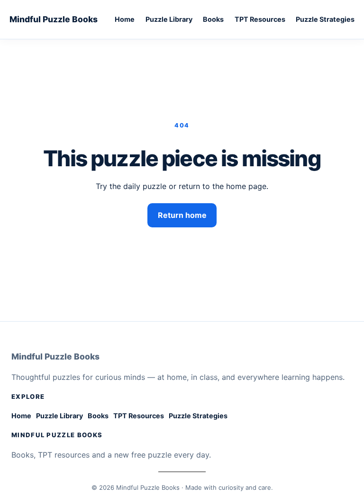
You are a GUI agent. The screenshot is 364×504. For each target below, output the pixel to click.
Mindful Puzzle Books (53, 19)
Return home (182, 215)
